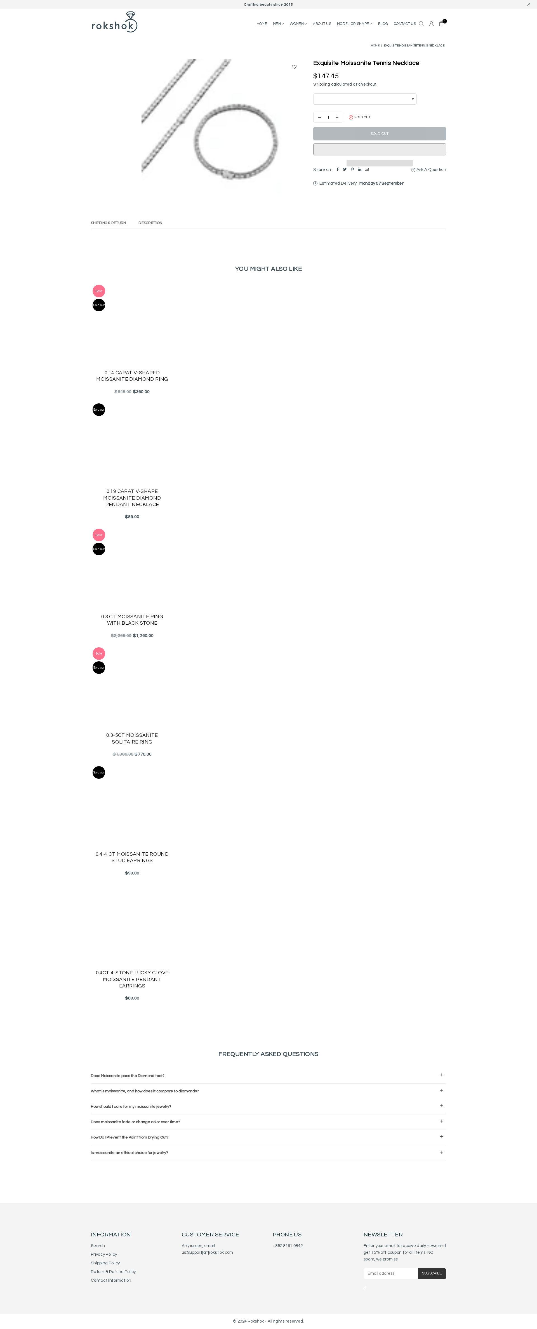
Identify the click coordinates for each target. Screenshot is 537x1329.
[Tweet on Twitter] (345, 169)
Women (297, 24)
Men (277, 24)
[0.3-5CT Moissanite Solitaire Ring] (132, 687)
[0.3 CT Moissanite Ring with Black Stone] (132, 568)
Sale (99, 291)
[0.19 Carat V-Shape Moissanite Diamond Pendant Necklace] (132, 443)
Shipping (321, 84)
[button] (379, 149)
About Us (322, 24)
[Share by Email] (367, 169)
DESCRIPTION (150, 223)
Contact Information (111, 1280)
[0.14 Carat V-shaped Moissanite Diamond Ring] (132, 324)
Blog (383, 24)
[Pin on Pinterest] (352, 169)
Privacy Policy (104, 1254)
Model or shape (353, 24)
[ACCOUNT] (431, 24)
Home (375, 45)
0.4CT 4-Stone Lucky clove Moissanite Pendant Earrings (132, 979)
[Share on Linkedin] (359, 169)
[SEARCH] (421, 24)
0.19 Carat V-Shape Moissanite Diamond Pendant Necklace (132, 498)
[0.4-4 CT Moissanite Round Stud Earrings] (132, 806)
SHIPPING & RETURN (108, 223)
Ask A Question (431, 170)
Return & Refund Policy (113, 1272)
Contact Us (405, 24)
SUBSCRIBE (432, 1273)
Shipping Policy (105, 1263)
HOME (262, 24)
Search (98, 1246)
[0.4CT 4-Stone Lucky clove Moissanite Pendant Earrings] (132, 924)
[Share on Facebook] (337, 169)
